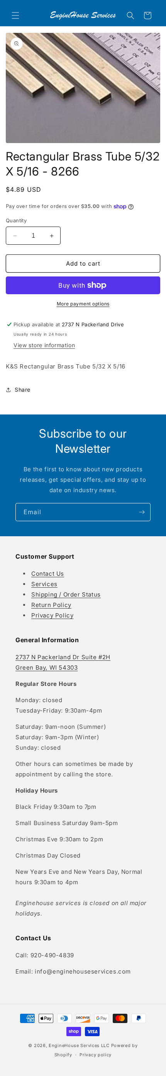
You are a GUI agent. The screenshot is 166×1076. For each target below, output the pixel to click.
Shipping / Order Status (66, 594)
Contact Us (47, 573)
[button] (15, 15)
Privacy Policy (52, 615)
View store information (44, 345)
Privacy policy (96, 1054)
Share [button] (22, 389)
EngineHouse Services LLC (79, 1045)
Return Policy (51, 605)
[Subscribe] (141, 512)
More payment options (83, 304)
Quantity (16, 220)
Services (44, 584)
